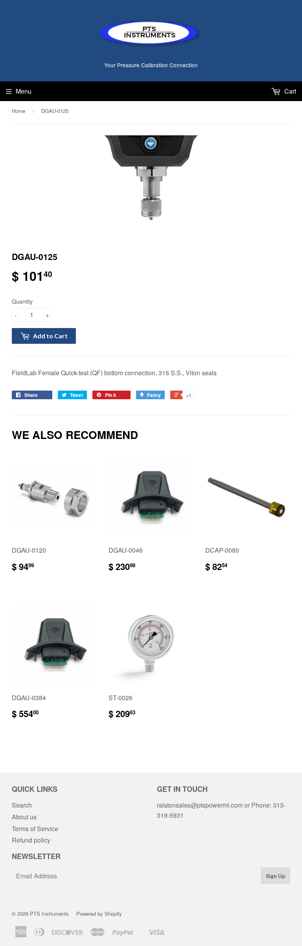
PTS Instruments (49, 913)
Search (22, 805)
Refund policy (31, 840)
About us (24, 816)
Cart (289, 91)
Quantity (22, 301)
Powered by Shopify (99, 913)
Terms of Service (35, 828)
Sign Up (275, 875)
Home (18, 110)
